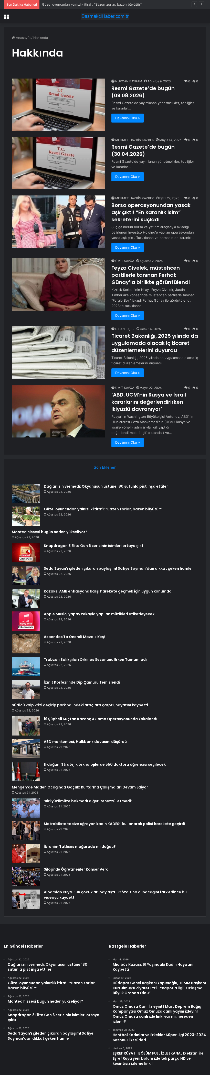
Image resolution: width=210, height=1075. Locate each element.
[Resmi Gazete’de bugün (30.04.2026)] (58, 163)
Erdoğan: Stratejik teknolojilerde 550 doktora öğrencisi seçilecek (105, 764)
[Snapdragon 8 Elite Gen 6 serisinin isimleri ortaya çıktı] (26, 552)
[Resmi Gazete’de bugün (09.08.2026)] (58, 105)
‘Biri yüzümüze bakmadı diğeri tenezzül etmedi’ (88, 801)
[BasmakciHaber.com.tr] (105, 16)
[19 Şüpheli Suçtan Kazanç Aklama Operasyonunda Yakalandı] (26, 726)
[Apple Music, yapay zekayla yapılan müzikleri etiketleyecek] (26, 621)
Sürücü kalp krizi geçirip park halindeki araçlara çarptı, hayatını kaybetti (80, 705)
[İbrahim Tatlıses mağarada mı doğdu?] (26, 853)
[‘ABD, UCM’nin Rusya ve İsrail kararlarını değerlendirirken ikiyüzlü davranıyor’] (58, 411)
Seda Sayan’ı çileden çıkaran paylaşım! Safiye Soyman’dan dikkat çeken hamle (118, 568)
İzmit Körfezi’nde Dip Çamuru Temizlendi (82, 682)
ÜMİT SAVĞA (124, 261)
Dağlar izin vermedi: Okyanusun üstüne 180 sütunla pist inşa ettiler (106, 486)
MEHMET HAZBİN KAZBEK (134, 140)
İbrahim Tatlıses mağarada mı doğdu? (80, 846)
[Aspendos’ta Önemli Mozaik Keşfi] (26, 643)
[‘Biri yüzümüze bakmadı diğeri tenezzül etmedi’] (26, 808)
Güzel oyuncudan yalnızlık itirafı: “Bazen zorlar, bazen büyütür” (103, 509)
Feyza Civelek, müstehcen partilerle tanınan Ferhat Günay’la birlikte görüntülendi (150, 275)
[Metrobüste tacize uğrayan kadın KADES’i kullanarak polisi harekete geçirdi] (26, 830)
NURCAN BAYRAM (128, 81)
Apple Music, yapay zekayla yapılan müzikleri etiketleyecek (99, 614)
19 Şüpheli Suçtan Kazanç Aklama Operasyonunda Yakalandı (100, 718)
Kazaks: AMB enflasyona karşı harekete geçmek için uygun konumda (108, 591)
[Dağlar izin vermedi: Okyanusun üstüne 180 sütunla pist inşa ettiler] (26, 493)
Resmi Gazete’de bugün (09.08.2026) (143, 92)
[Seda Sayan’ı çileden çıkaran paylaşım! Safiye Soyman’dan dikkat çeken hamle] (26, 575)
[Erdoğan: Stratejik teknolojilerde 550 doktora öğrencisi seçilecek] (26, 771)
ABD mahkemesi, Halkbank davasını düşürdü (85, 741)
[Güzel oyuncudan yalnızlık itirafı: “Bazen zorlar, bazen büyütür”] (26, 516)
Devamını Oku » (127, 118)
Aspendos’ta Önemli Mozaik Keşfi (75, 636)
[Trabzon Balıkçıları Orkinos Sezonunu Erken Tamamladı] (26, 666)
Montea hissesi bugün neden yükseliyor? (49, 531)
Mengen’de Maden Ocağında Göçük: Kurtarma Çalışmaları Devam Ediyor (80, 787)
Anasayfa (22, 38)
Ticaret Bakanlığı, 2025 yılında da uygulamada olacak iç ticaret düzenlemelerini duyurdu (154, 343)
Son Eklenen (105, 467)
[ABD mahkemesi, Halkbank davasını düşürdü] (26, 748)
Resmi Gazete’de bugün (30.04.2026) (143, 150)
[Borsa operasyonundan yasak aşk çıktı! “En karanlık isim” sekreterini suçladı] (58, 221)
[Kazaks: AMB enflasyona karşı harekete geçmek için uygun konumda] (26, 598)
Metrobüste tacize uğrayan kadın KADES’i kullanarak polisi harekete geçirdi (114, 823)
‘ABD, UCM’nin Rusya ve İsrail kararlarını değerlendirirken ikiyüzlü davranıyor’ (148, 402)
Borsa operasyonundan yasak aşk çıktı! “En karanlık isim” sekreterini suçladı (151, 212)
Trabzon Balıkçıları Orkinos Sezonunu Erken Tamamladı (95, 659)
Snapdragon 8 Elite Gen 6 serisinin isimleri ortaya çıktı (94, 545)
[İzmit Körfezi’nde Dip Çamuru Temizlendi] (26, 689)
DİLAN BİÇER (124, 329)
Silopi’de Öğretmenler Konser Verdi (77, 869)
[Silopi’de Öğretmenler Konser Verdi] (26, 876)
